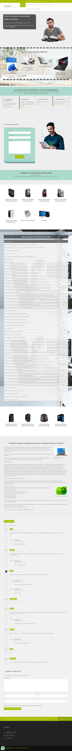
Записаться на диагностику (9, 107)
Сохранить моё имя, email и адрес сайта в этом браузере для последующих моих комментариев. (23, 705)
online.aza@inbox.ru (10, 735)
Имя (5, 693)
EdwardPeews (12, 658)
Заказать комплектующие (58, 104)
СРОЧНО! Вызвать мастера (25, 107)
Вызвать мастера (65, 719)
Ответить (19, 530)
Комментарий (7, 678)
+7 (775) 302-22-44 (43, 93)
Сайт (5, 698)
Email (38, 693)
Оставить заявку (40, 104)
